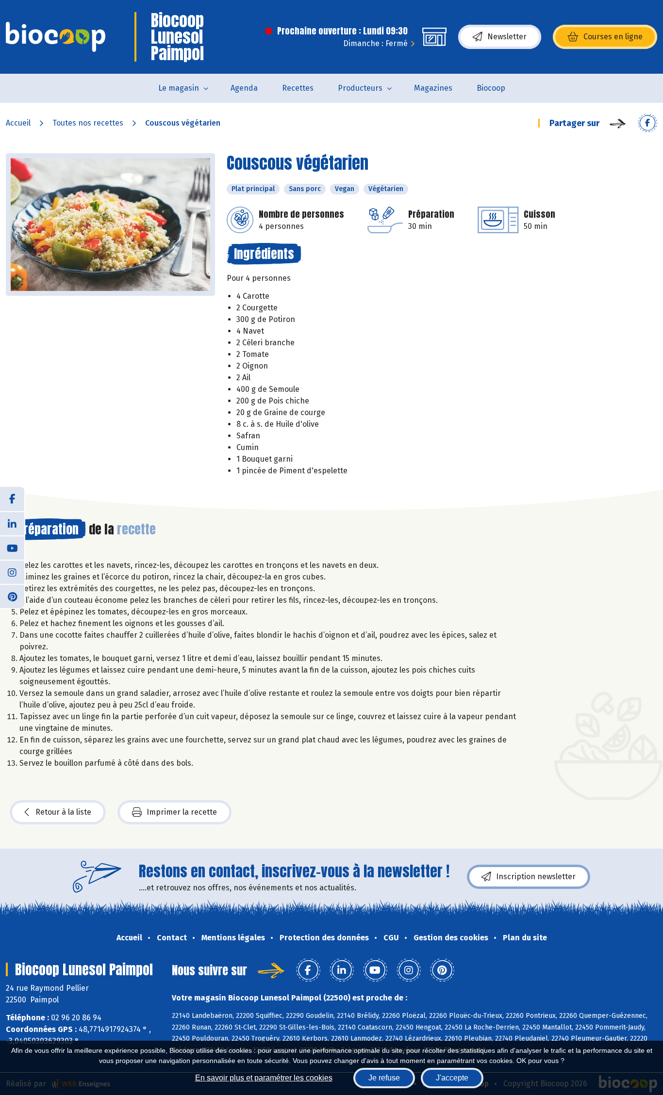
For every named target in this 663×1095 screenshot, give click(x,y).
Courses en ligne (613, 36)
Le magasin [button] (178, 88)
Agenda (244, 88)
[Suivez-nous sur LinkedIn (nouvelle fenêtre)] (12, 523)
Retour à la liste (63, 812)
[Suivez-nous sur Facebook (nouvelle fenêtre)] (12, 499)
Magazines (433, 88)
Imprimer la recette (182, 812)
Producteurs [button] (360, 88)
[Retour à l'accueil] (55, 37)
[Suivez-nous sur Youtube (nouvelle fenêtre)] (12, 547)
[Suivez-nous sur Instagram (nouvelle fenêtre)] (12, 572)
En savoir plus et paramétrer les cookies (263, 1078)
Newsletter (507, 36)
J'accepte (452, 1078)
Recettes (298, 88)
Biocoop (491, 88)
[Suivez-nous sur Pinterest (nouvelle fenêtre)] (12, 596)
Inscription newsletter (536, 876)
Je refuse (384, 1078)
